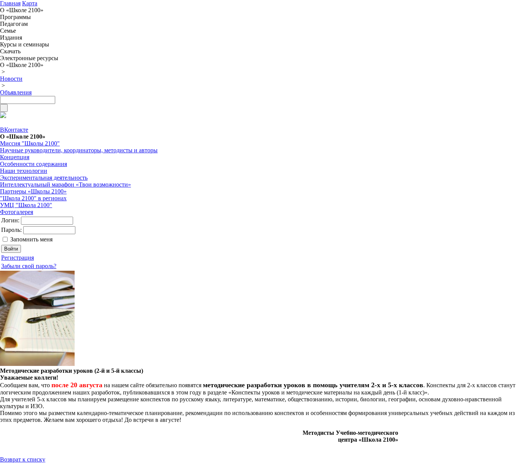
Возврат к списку (22, 459)
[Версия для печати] (3, 116)
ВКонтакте (14, 129)
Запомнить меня (31, 239)
